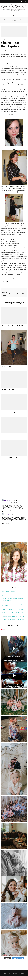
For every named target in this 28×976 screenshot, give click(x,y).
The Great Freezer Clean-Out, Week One (13, 620)
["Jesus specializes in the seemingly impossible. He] (14, 702)
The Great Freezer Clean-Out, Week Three (13, 613)
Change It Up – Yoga (6, 366)
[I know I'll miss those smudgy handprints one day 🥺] (14, 649)
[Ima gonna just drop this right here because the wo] (14, 863)
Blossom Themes (8, 973)
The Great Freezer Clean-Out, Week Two (13, 616)
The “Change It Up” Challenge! (8, 389)
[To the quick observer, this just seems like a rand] (14, 836)
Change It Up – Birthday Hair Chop (9, 457)
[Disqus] (14, 479)
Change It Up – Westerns (7, 435)
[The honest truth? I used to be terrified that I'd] (14, 889)
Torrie (2, 50)
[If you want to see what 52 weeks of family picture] (14, 809)
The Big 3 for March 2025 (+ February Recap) (14, 609)
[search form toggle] (26, 2)
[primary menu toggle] (14, 15)
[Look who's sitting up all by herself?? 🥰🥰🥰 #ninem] (14, 782)
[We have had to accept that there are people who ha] (14, 675)
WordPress (21, 973)
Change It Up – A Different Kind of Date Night (12, 325)
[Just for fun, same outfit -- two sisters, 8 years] (14, 729)
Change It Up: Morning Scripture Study (10, 412)
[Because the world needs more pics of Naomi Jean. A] (14, 943)
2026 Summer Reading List (9, 591)
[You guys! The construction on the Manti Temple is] (14, 756)
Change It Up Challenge (8, 39)
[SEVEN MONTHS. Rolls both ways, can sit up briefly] (14, 916)
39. (2, 595)
